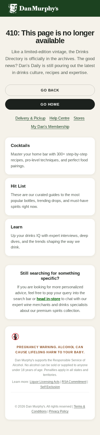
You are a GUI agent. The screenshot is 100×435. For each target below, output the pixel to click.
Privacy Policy (58, 411)
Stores (79, 118)
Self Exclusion (50, 387)
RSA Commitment (74, 382)
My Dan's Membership (50, 126)
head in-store (48, 299)
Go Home (50, 104)
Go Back (50, 90)
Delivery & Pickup (30, 118)
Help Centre (59, 118)
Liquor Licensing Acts (44, 382)
